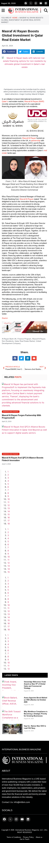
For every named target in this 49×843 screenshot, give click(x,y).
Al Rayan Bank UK (9, 339)
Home (14, 18)
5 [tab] (8, 484)
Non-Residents (8, 341)
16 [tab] (9, 517)
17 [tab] (9, 520)
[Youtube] (41, 3)
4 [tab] (8, 481)
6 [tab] (8, 487)
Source (5, 318)
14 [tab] (9, 511)
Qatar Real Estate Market (25, 341)
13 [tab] (9, 508)
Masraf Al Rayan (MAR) (34, 101)
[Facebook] (26, 3)
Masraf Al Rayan (29, 138)
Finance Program (24, 339)
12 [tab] (9, 505)
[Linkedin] (46, 3)
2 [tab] (8, 474)
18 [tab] (9, 523)
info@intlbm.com (22, 802)
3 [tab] (8, 477)
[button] (9, 51)
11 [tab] (8, 502)
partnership (35, 140)
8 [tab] (8, 493)
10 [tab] (9, 499)
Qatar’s (5, 101)
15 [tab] (9, 514)
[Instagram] (36, 3)
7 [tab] (8, 490)
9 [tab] (8, 496)
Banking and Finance (10, 411)
